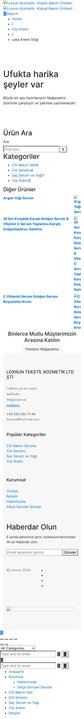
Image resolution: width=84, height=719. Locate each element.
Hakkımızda (16, 501)
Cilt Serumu (15, 451)
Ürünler (12, 491)
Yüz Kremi (14, 461)
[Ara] (63, 149)
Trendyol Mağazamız (42, 349)
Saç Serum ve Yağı (21, 456)
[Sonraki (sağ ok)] (6, 644)
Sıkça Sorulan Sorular (23, 506)
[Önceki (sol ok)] (1, 644)
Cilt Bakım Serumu (21, 446)
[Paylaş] (10, 639)
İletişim (12, 496)
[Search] (65, 665)
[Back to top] (1, 633)
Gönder (70, 552)
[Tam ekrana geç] (6, 639)
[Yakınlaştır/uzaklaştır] (1, 639)
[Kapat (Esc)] (15, 639)
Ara (6, 141)
